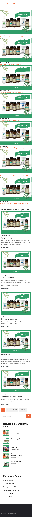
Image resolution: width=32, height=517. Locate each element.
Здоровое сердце (4, 36)
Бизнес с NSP (7, 497)
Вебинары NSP (8, 493)
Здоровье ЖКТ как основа (7, 148)
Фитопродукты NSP (9, 487)
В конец (23, 410)
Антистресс (3, 120)
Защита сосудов (4, 64)
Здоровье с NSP (8, 480)
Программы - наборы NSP (16, 36)
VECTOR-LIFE (11, 4)
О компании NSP (8, 483)
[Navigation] (2, 3)
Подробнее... (5, 247)
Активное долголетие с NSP (7, 175)
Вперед (14, 410)
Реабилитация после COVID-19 (8, 203)
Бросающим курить (5, 92)
